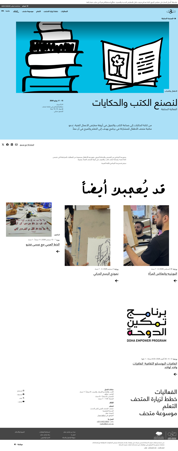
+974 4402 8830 (103, 421)
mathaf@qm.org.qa (106, 423)
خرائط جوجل (101, 415)
